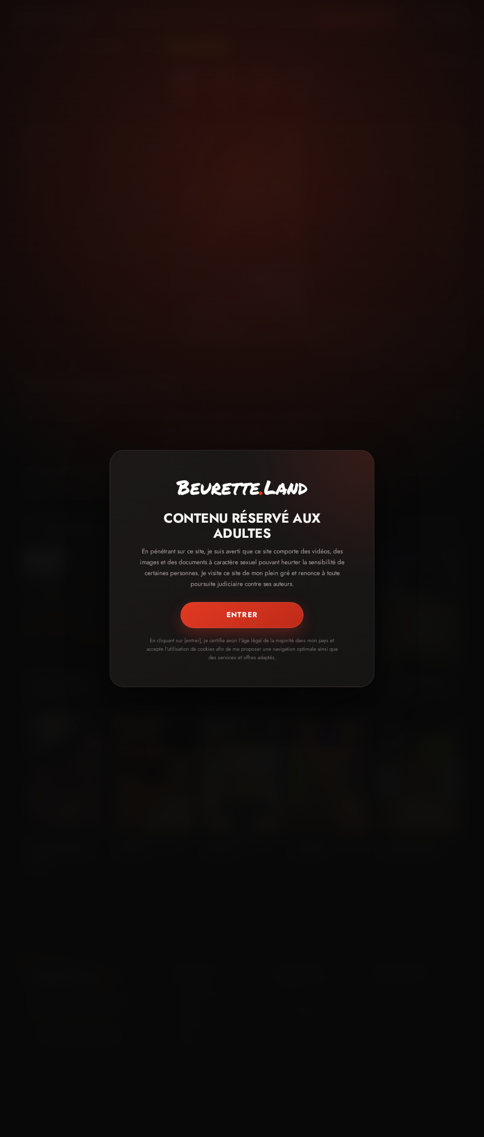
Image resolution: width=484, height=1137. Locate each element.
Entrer (242, 615)
